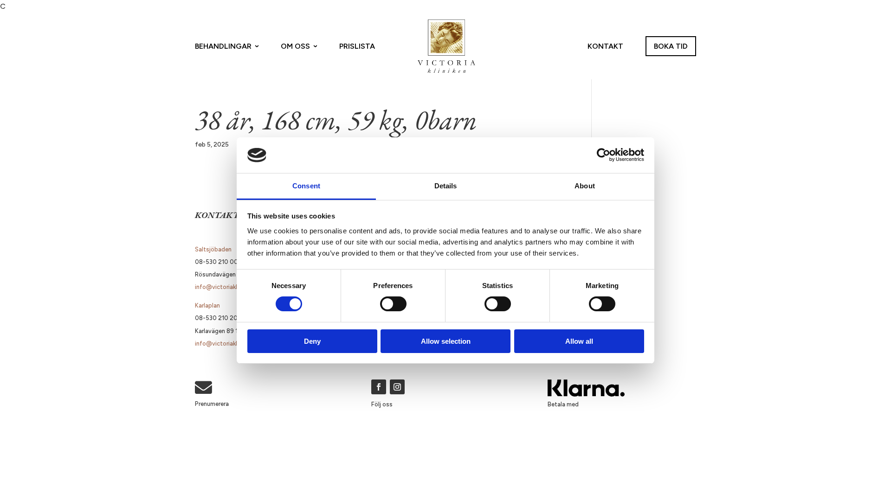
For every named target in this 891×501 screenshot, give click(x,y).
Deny (312, 341)
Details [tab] (445, 186)
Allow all (579, 341)
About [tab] (585, 186)
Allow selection (446, 341)
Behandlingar (223, 46)
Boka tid (671, 46)
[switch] (393, 303)
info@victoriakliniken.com (230, 286)
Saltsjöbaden (213, 249)
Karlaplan (207, 305)
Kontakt (605, 46)
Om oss (295, 46)
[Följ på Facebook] (378, 386)
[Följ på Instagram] (397, 386)
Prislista (357, 46)
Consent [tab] (306, 186)
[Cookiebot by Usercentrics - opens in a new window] (603, 155)
